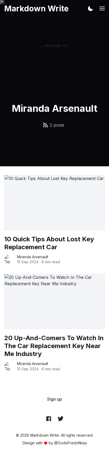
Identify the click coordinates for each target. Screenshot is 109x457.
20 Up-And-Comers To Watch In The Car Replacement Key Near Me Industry (54, 346)
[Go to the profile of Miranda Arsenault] (9, 259)
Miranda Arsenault (32, 257)
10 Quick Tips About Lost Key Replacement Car (49, 243)
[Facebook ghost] (48, 418)
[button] (90, 8)
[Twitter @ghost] (60, 418)
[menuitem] (54, 399)
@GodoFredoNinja (70, 443)
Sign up (54, 399)
